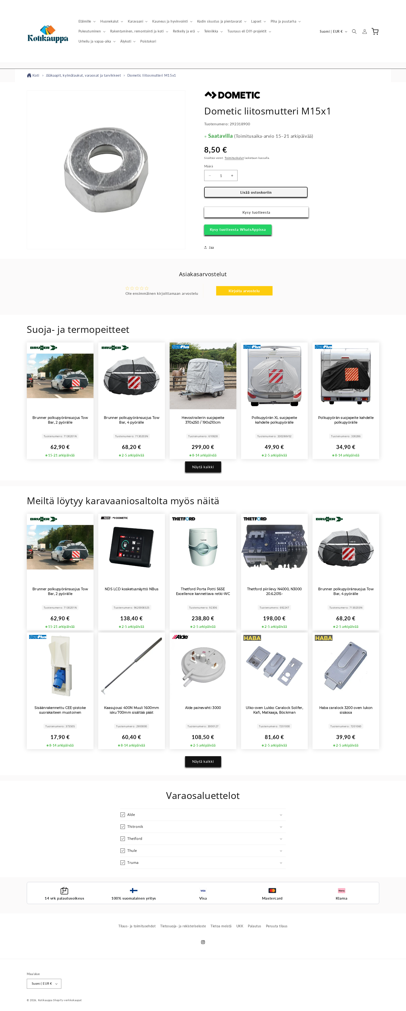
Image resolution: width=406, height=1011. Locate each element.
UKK (239, 926)
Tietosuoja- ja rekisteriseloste (183, 926)
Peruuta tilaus (277, 926)
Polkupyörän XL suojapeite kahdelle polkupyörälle (274, 420)
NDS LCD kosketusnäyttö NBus (131, 589)
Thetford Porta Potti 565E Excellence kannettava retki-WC (203, 591)
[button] (87, 21)
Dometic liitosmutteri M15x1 (151, 75)
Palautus (254, 926)
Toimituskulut (234, 158)
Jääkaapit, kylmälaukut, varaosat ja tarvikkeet (83, 75)
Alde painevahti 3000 (203, 708)
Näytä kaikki (203, 467)
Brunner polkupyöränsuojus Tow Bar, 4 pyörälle (131, 420)
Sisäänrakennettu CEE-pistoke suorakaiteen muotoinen (60, 710)
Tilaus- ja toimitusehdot (137, 926)
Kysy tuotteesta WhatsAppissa (238, 229)
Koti (35, 75)
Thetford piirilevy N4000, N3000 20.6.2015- (274, 591)
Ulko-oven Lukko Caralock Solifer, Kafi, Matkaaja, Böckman (274, 710)
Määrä (208, 166)
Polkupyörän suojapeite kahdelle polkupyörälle (346, 420)
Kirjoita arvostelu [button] (244, 290)
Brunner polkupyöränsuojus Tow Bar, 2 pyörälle (60, 420)
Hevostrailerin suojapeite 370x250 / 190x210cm (203, 420)
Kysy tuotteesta (256, 212)
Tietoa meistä (221, 926)
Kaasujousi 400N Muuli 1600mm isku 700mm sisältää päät (131, 710)
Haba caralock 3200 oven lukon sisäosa (346, 710)
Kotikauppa (45, 1000)
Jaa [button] (211, 247)
